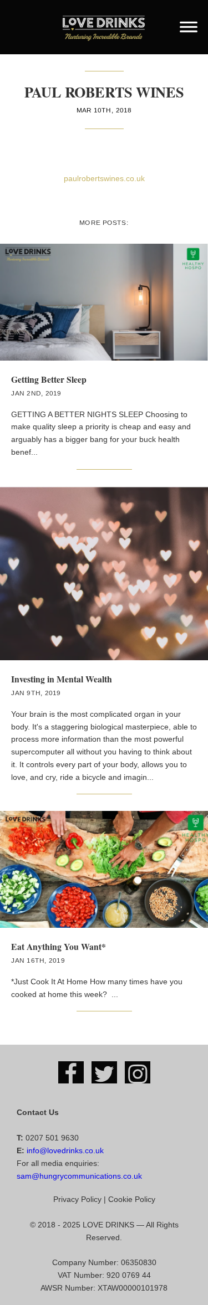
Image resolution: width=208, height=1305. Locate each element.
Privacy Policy (77, 1199)
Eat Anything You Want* (58, 946)
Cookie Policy (131, 1199)
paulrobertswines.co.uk (104, 178)
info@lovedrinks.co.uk (65, 1150)
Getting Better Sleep (49, 379)
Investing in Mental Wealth (61, 678)
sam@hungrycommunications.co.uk (79, 1176)
